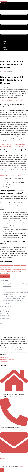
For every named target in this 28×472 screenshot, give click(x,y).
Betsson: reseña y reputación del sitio (12, 300)
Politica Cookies (4, 357)
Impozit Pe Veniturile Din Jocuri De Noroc (10, 175)
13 (5, 313)
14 (7, 313)
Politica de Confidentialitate (7, 359)
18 (2, 315)
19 (4, 315)
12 (4, 313)
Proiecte (5, 45)
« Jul (1, 323)
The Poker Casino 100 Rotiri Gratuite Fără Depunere (13, 100)
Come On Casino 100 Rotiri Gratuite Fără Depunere (13, 144)
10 (0, 313)
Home (4, 41)
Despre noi (5, 49)
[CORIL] (2, 3)
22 (8, 315)
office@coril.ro (3, 458)
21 (7, 315)
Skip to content (3, 1)
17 (0, 315)
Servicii (5, 47)
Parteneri (5, 43)
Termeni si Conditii (4, 361)
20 (5, 315)
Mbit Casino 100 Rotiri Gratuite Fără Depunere (11, 146)
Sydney (21, 466)
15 (8, 313)
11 (2, 313)
